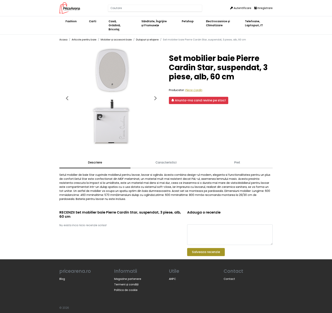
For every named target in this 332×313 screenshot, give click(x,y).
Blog (62, 279)
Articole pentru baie (84, 39)
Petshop (188, 21)
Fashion (71, 21)
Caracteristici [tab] (166, 162)
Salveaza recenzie (206, 252)
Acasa (63, 39)
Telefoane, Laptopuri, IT (254, 23)
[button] (67, 96)
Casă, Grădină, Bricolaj (115, 25)
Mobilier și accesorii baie (116, 39)
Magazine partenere (127, 279)
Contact (229, 279)
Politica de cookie (126, 290)
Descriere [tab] (95, 162)
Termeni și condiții (126, 284)
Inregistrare (265, 8)
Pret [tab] (237, 162)
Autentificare (242, 8)
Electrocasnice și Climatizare (218, 23)
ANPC (172, 279)
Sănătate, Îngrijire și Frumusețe (154, 23)
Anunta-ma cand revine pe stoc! (200, 100)
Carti (92, 21)
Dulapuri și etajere (147, 39)
